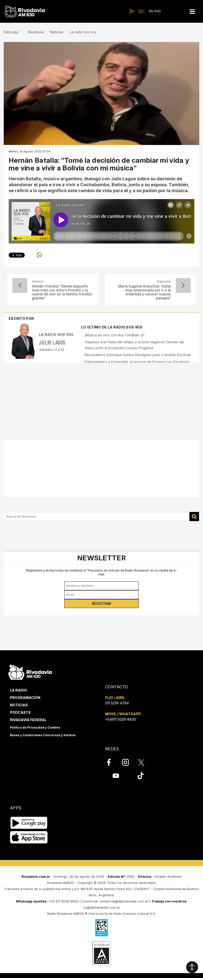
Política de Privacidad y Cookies (35, 727)
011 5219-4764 (117, 703)
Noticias (19, 705)
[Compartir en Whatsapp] (39, 255)
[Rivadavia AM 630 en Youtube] (115, 775)
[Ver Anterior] (19, 285)
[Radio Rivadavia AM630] (25, 11)
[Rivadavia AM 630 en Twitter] (144, 762)
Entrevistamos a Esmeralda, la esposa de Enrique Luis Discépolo (137, 362)
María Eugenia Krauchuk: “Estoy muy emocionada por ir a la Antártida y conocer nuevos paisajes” (144, 292)
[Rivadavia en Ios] (29, 837)
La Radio (18, 690)
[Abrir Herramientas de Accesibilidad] (192, 967)
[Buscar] (194, 516)
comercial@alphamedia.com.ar (124, 901)
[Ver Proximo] (183, 285)
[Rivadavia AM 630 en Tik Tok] (140, 775)
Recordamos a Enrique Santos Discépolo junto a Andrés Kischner (138, 355)
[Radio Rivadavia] (30, 671)
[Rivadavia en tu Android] (29, 823)
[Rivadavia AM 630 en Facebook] (111, 762)
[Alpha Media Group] (101, 953)
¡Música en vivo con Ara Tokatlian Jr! (114, 335)
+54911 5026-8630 (120, 719)
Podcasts (20, 712)
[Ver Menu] (192, 12)
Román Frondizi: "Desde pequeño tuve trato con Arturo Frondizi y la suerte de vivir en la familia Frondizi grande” (62, 292)
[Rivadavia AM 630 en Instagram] (128, 762)
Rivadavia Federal (28, 720)
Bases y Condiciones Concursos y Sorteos (43, 735)
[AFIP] (101, 927)
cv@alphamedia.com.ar (101, 907)
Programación (25, 697)
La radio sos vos (56, 334)
